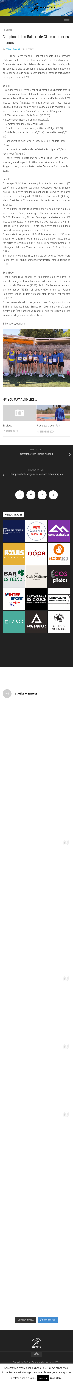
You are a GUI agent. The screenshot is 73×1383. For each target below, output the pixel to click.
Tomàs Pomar (13, 49)
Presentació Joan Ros (48, 425)
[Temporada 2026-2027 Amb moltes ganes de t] (36, 736)
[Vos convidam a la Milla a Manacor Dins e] (36, 804)
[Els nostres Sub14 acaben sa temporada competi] (36, 1212)
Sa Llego (7, 425)
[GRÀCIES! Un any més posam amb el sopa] (36, 872)
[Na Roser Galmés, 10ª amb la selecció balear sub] (36, 940)
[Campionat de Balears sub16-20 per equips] (36, 1280)
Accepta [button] (43, 1378)
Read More (55, 1378)
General (7, 30)
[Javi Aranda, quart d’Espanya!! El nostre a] (36, 1008)
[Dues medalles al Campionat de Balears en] (36, 1144)
